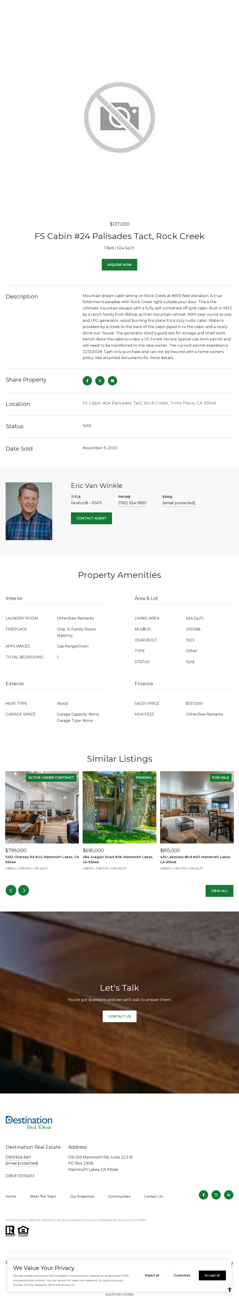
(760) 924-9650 (132, 503)
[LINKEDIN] (228, 1195)
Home (11, 1196)
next (23, 890)
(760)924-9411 (18, 1157)
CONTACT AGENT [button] (91, 518)
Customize (182, 1275)
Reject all (152, 1275)
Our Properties (82, 1196)
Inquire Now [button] (119, 265)
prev (11, 890)
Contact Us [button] (119, 1016)
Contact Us (153, 1196)
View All (219, 891)
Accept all (212, 1275)
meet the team (43, 1196)
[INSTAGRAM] (216, 1195)
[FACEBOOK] (203, 1195)
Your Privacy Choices (119, 1294)
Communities (119, 1196)
